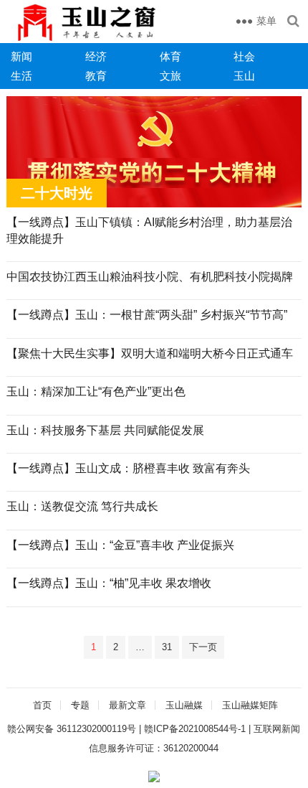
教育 (96, 76)
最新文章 (127, 705)
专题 (80, 705)
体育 (170, 56)
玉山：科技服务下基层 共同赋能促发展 (105, 430)
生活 (21, 76)
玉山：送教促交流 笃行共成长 (82, 506)
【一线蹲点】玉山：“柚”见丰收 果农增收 (108, 583)
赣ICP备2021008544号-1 (195, 728)
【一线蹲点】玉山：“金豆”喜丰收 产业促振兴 (120, 545)
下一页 (203, 647)
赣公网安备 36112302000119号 (71, 728)
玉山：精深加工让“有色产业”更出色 (96, 391)
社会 (244, 56)
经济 (96, 56)
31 (167, 647)
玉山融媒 (184, 705)
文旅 (170, 76)
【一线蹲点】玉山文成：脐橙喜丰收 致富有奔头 (128, 468)
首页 (42, 705)
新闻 (21, 56)
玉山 (244, 76)
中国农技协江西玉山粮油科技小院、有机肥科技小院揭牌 (149, 277)
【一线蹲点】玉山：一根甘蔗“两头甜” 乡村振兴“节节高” (146, 315)
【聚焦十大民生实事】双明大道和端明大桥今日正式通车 (149, 353)
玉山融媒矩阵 (250, 705)
